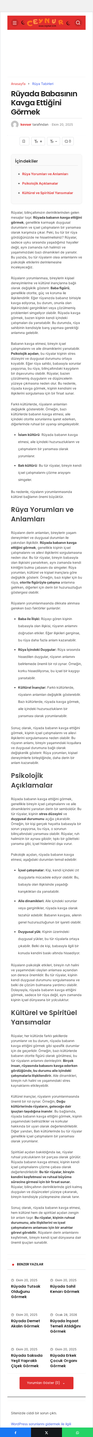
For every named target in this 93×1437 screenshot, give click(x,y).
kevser (26, 124)
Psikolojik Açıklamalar (40, 183)
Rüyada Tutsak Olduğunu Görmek (25, 1292)
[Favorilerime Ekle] (24, 141)
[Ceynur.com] (46, 22)
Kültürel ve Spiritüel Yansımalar (47, 193)
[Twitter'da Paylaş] (46, 1432)
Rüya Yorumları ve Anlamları (45, 174)
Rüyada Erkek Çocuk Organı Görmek (63, 1361)
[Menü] (15, 23)
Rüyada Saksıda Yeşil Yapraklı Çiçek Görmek (26, 1361)
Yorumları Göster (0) (44, 1383)
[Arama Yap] (78, 23)
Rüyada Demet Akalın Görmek (25, 1323)
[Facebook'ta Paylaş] (15, 1432)
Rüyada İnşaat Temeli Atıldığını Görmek (65, 1326)
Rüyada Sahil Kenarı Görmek (64, 1289)
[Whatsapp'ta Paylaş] (77, 1432)
